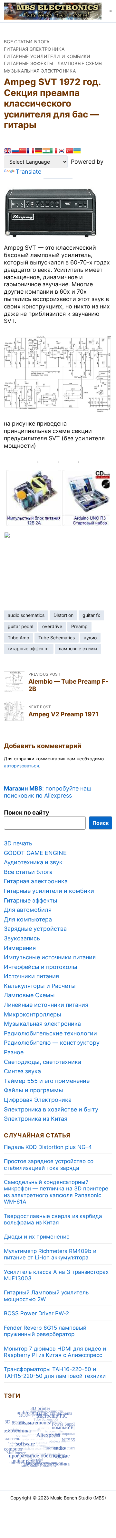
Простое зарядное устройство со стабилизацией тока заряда (48, 1164)
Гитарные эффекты (28, 63)
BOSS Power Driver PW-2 (36, 1313)
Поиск (100, 823)
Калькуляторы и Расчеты (40, 985)
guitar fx (91, 615)
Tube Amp (18, 637)
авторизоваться (21, 765)
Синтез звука (22, 1071)
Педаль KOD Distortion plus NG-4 (48, 1147)
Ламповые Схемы (80, 63)
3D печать (18, 843)
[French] (30, 150)
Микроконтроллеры (32, 1014)
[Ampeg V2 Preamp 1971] (14, 711)
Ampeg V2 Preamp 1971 (63, 714)
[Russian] (15, 150)
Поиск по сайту (26, 812)
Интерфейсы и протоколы (40, 966)
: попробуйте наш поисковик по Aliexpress (48, 792)
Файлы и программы (33, 1090)
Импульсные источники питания (50, 957)
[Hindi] (46, 150)
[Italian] (53, 150)
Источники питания (31, 976)
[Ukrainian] (77, 150)
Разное (14, 1052)
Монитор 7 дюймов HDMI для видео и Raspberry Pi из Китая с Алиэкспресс (55, 1351)
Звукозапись (22, 938)
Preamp (79, 626)
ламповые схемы (78, 648)
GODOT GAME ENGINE (35, 853)
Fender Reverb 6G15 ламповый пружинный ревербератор (45, 1331)
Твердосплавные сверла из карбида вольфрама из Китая (53, 1219)
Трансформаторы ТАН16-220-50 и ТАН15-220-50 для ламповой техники (55, 1372)
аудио (90, 637)
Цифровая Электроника (38, 1099)
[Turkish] (69, 150)
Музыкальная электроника (40, 70)
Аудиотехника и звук (33, 862)
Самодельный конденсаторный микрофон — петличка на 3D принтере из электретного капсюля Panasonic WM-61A (56, 1192)
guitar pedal (20, 626)
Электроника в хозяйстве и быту (51, 1109)
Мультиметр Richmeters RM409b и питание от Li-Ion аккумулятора (50, 1254)
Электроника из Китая (35, 1118)
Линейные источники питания (46, 1004)
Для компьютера (28, 919)
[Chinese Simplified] (22, 150)
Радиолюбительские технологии (50, 1033)
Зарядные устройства (35, 928)
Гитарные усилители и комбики (47, 56)
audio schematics (26, 615)
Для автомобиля (28, 909)
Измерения (20, 948)
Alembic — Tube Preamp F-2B (68, 685)
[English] (7, 150)
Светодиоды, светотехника (42, 1061)
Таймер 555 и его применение (47, 1080)
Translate (28, 171)
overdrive (52, 626)
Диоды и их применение (37, 1236)
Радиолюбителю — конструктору (52, 1042)
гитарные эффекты (29, 648)
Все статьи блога (27, 41)
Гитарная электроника (34, 49)
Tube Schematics (56, 637)
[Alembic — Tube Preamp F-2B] (14, 681)
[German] (38, 150)
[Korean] (61, 150)
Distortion (63, 615)
